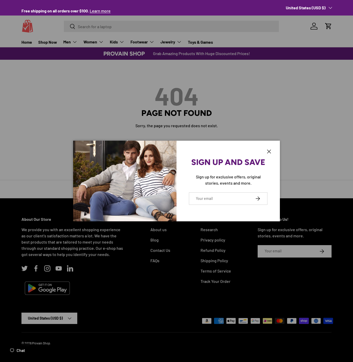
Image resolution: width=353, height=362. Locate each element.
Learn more (100, 10)
